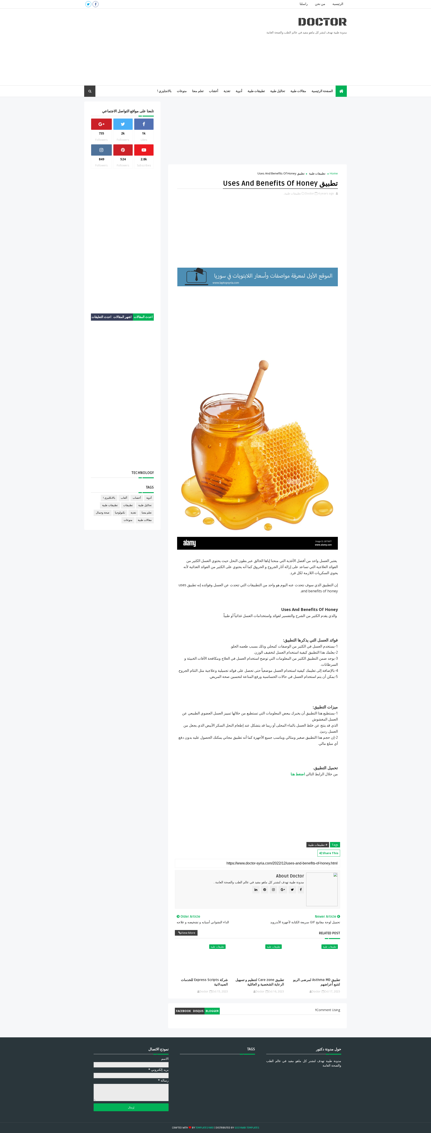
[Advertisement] (166, 47)
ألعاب (124, 498)
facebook (183, 1011)
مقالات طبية (298, 91)
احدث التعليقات (101, 317)
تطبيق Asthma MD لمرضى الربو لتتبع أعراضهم (316, 982)
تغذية (227, 91)
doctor (322, 22)
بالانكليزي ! (109, 498)
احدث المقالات (143, 317)
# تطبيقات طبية (317, 845)
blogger (212, 1011)
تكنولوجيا (120, 512)
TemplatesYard (205, 1127)
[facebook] (95, 4)
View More (188, 933)
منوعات (182, 91)
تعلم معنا (198, 91)
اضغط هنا (298, 773)
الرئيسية (337, 4)
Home (334, 173)
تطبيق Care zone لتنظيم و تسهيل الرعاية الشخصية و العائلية (259, 982)
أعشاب (213, 91)
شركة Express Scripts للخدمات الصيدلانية (204, 982)
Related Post (329, 933)
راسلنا (304, 4)
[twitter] (88, 4)
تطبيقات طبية (256, 91)
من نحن (320, 4)
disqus (198, 1011)
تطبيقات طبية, (292, 193)
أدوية (239, 91)
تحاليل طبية (277, 91)
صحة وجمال (102, 512)
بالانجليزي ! (164, 91)
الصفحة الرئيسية (322, 91)
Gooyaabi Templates (247, 1127)
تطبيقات (128, 505)
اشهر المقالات (122, 317)
